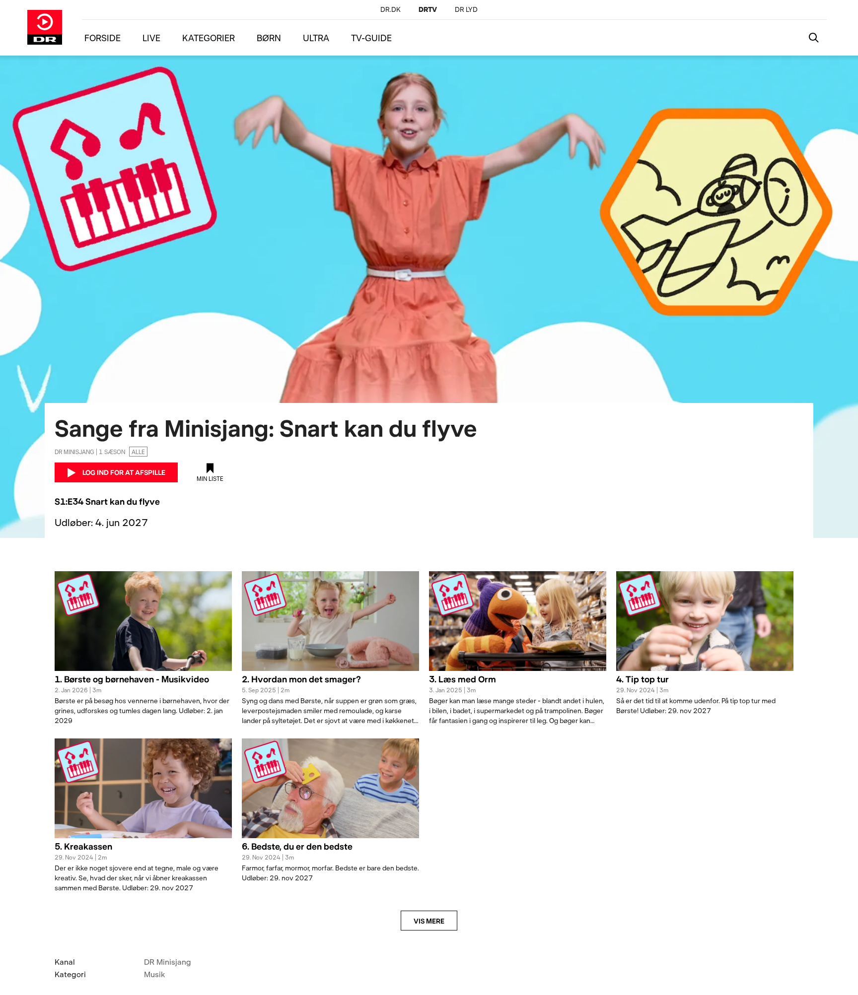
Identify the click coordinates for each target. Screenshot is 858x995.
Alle (138, 451)
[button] (143, 685)
